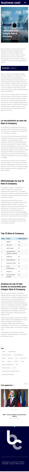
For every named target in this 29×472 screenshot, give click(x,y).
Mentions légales (5, 462)
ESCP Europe (23, 358)
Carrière (3, 351)
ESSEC (3, 361)
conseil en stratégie (6, 354)
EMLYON (3, 358)
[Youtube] (13, 467)
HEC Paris (16, 361)
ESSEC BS (9, 361)
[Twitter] (7, 467)
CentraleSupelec (11, 351)
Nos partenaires (14, 462)
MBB (17, 364)
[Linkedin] (21, 467)
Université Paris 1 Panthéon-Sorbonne (10, 371)
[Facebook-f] (10, 467)
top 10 (14, 367)
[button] (25, 2)
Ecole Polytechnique (18, 354)
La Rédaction (7, 39)
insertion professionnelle (7, 364)
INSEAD (22, 361)
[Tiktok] (15, 467)
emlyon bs (10, 358)
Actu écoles (14, 409)
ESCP (16, 358)
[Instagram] (18, 467)
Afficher (13, 68)
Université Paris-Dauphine (8, 374)
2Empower (11, 463)
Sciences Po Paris (6, 367)
